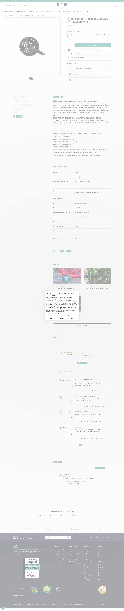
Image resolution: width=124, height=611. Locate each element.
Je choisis (62, 318)
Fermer (50, 318)
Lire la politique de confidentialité (52, 313)
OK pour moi (73, 318)
